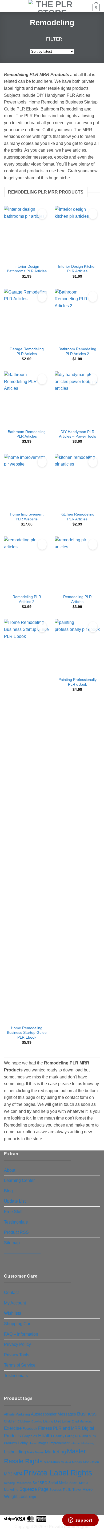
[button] (7, 6)
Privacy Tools (16, 1355)
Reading (9, 1483)
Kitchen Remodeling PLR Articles (77, 516)
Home (33, 1443)
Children (10, 1421)
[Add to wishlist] (42, 214)
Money (77, 1462)
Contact (11, 1292)
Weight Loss (15, 1496)
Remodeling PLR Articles (77, 599)
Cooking (36, 1421)
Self (36, 1483)
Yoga (32, 1497)
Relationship (23, 1483)
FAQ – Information (21, 1334)
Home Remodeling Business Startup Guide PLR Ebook (27, 1032)
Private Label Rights (57, 1472)
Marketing (55, 1451)
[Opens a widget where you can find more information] (80, 1520)
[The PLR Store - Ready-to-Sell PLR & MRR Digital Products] (52, 6)
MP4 (17, 1474)
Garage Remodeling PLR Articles (27, 351)
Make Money (35, 1452)
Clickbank (24, 1421)
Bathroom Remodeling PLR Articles (27, 434)
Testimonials (16, 1222)
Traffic (67, 1490)
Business (87, 1414)
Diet (57, 1421)
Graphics (29, 1436)
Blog (8, 1191)
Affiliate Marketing (17, 1414)
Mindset (66, 1462)
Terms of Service (19, 1365)
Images (43, 1443)
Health (45, 1435)
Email (66, 1421)
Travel (77, 1489)
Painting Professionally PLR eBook (77, 682)
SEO (43, 1483)
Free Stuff (13, 1211)
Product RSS (16, 1232)
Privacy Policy (17, 1344)
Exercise (13, 1428)
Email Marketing (82, 1421)
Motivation (91, 1462)
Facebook (30, 1429)
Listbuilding (15, 1452)
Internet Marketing (82, 1443)
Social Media (58, 1483)
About (9, 1170)
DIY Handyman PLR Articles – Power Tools (77, 434)
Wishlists (12, 1313)
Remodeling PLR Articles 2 (27, 599)
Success (55, 1490)
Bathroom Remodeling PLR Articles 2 (77, 351)
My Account (15, 1303)
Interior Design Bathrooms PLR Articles (27, 268)
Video (88, 1489)
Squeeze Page (33, 1489)
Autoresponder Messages (53, 1414)
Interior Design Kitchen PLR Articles (77, 268)
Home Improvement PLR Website (26, 516)
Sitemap (12, 1243)
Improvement (59, 1443)
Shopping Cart (17, 1323)
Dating (48, 1421)
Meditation (52, 1462)
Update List (15, 1201)
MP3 (8, 1474)
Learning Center (19, 1180)
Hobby (23, 1443)
